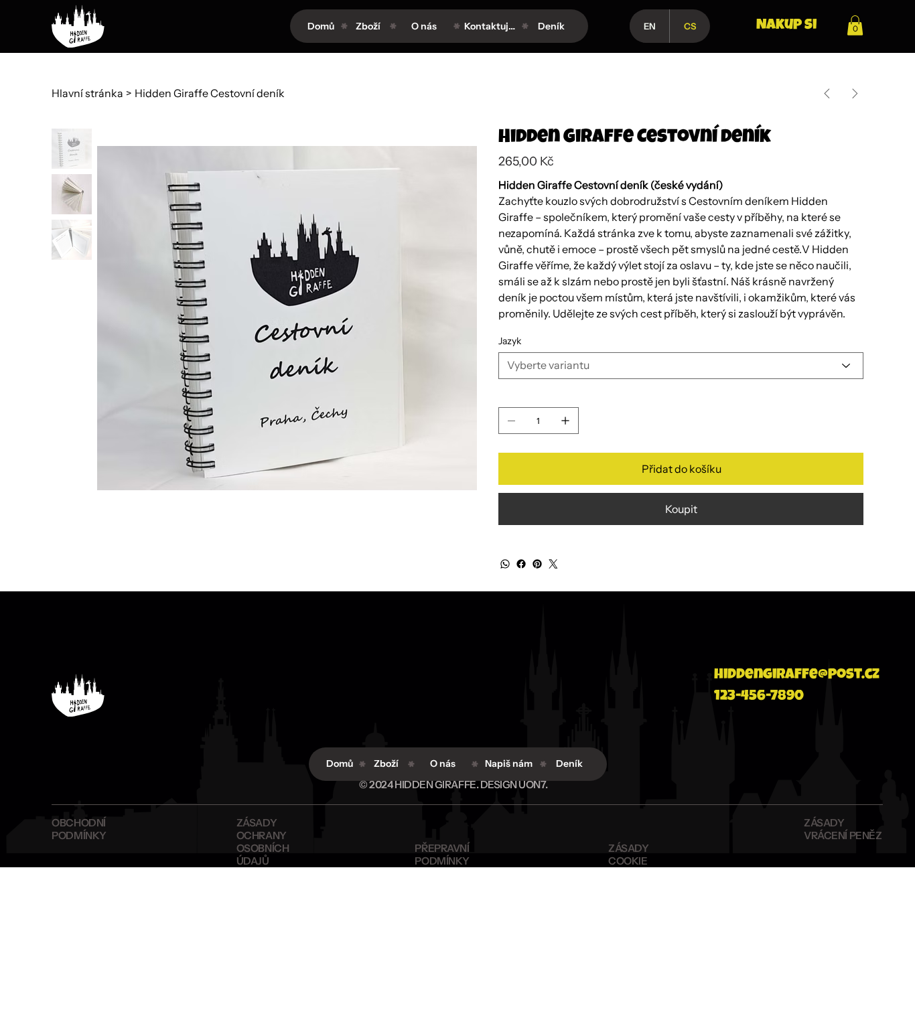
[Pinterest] (537, 564)
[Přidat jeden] (565, 420)
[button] (855, 25)
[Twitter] (553, 564)
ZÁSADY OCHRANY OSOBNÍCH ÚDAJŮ (262, 841)
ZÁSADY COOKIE (628, 854)
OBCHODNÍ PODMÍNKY (79, 829)
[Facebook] (521, 564)
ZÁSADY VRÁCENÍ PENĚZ (843, 829)
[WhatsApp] (505, 564)
